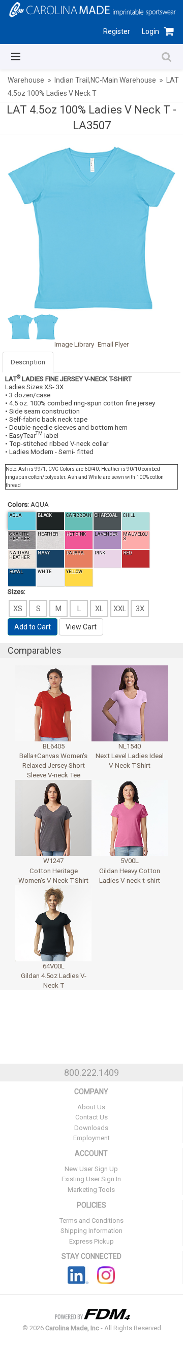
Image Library (74, 344)
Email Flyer (113, 344)
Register (116, 31)
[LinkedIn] (78, 1275)
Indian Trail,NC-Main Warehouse (105, 80)
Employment (91, 1138)
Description (28, 362)
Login (150, 31)
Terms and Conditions (91, 1220)
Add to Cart (32, 627)
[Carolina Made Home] (91, 9)
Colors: (18, 504)
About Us (91, 1107)
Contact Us (91, 1117)
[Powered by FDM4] (91, 1313)
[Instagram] (106, 1275)
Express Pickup (91, 1241)
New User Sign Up (91, 1169)
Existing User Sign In (91, 1179)
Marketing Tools (91, 1189)
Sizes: (16, 591)
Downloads (91, 1128)
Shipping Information (91, 1230)
